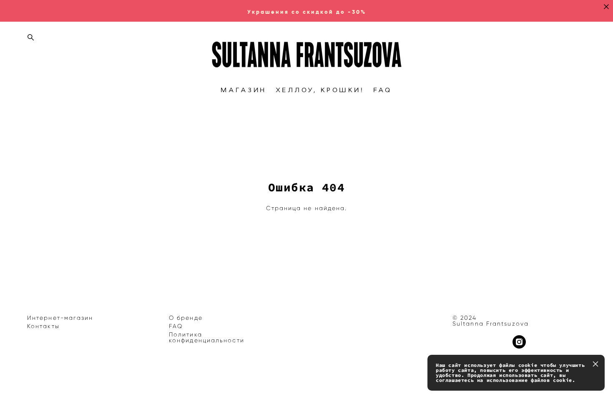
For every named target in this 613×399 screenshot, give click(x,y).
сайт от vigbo (43, 380)
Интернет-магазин (60, 317)
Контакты (43, 326)
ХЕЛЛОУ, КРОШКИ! (320, 90)
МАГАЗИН (243, 90)
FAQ (382, 90)
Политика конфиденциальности (206, 337)
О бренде (186, 317)
